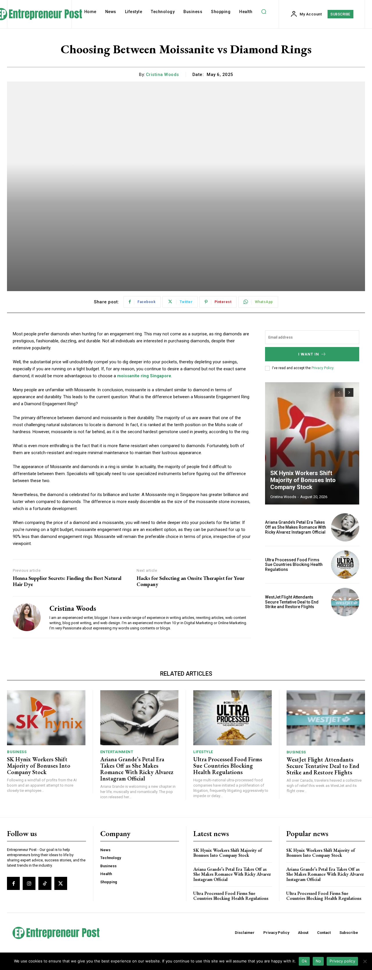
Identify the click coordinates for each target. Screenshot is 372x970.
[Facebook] (13, 883)
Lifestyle (203, 752)
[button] (263, 11)
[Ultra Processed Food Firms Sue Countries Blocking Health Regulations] (345, 565)
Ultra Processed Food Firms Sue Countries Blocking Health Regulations (294, 564)
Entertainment (116, 752)
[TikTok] (44, 883)
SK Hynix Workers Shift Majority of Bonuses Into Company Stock (303, 480)
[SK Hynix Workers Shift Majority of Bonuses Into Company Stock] (312, 443)
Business (16, 752)
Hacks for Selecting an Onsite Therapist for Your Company (190, 581)
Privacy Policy (322, 368)
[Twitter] (60, 883)
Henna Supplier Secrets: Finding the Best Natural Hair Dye (67, 581)
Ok (304, 961)
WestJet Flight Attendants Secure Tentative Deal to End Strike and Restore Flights (292, 602)
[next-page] (349, 392)
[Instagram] (29, 883)
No (318, 961)
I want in (308, 354)
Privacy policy (342, 961)
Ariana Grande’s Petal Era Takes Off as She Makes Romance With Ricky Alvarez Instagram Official (295, 527)
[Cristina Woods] (27, 617)
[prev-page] (339, 392)
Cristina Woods (162, 74)
